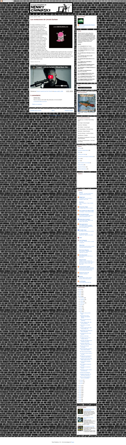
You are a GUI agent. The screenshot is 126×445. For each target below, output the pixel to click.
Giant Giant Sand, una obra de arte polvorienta (89, 410)
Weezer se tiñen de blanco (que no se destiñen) (85, 377)
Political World (80, 164)
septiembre (82, 302)
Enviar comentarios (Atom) (54, 115)
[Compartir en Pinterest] (72, 91)
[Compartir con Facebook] (71, 91)
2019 (80, 291)
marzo (81, 380)
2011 (80, 392)
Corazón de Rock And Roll (84, 266)
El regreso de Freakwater (85, 372)
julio (81, 306)
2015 (80, 385)
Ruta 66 (80, 192)
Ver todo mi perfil (81, 26)
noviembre (82, 299)
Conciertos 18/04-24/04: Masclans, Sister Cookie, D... (86, 344)
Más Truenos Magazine (84, 250)
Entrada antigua (69, 110)
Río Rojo (81, 276)
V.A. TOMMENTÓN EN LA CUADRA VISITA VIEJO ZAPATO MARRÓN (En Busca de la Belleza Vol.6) (86, 226)
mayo (81, 309)
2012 (80, 390)
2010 (80, 394)
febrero (81, 381)
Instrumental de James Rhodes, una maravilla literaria (85, 316)
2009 (80, 395)
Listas (79, 160)
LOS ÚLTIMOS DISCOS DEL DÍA (85, 282)
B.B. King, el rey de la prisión (85, 351)
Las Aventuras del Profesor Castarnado (85, 156)
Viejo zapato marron (83, 224)
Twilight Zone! (82, 197)
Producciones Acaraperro (84, 219)
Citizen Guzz (81, 245)
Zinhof (80, 237)
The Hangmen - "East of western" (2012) (86, 211)
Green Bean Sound (83, 254)
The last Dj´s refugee (83, 206)
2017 (80, 294)
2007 (80, 399)
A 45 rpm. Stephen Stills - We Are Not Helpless (85, 323)
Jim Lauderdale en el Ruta (89, 426)
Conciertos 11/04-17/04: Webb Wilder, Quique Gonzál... (86, 359)
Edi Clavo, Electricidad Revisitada (84, 347)
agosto (81, 304)
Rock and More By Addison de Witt (86, 210)
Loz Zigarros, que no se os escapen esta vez (85, 338)
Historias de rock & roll (84, 272)
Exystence (81, 202)
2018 (80, 292)
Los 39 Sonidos (82, 281)
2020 (80, 289)
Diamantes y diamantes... (83, 273)
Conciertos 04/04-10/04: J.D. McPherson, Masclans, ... (85, 375)
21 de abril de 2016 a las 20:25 (40, 101)
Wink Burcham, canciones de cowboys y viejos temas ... (85, 356)
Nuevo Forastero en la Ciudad (84, 162)
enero (81, 383)
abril (81, 311)
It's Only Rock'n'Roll (83, 233)
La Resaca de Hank (82, 154)
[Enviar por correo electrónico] (67, 91)
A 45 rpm (79, 148)
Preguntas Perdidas (82, 166)
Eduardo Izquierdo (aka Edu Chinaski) (87, 25)
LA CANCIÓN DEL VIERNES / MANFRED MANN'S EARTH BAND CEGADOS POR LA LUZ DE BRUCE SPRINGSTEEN (86, 268)
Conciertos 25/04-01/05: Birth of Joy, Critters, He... (86, 328)
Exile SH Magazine (83, 240)
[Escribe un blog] (68, 91)
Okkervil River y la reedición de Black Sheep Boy (86, 331)
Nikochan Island (82, 259)
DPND (79, 152)
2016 (80, 296)
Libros (79, 158)
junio (81, 308)
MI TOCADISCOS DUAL (84, 214)
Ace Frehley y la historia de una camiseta (86, 231)
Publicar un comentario (37, 104)
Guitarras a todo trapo (84, 336)
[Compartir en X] (69, 91)
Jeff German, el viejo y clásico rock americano (86, 370)
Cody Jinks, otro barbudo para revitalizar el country (86, 341)
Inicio (53, 110)
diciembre (82, 297)
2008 (80, 397)
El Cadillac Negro (82, 230)
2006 (80, 401)
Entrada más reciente (35, 110)
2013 (80, 389)
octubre (81, 301)
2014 (80, 387)
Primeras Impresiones (82, 168)
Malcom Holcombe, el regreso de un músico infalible (86, 349)
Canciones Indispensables (83, 150)
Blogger (72, 442)
